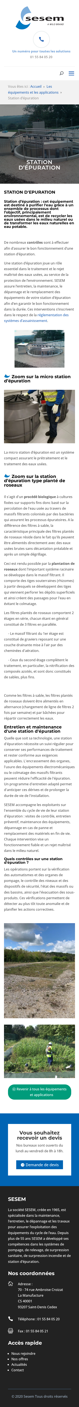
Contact (17, 1370)
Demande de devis (42, 1164)
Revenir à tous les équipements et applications (42, 1092)
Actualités (19, 1364)
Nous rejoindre (23, 1353)
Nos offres (19, 1359)
